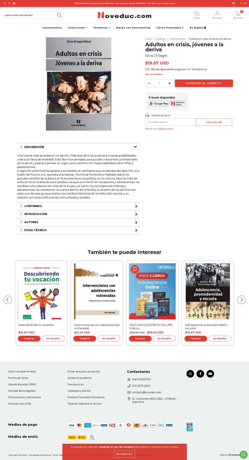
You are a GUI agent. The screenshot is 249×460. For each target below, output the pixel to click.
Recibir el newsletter (80, 377)
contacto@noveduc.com (147, 392)
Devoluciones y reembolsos (24, 397)
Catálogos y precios (79, 390)
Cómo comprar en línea (22, 371)
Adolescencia (177, 38)
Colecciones (77, 27)
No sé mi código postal (159, 128)
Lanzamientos (52, 27)
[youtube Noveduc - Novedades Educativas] (14, 3)
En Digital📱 (198, 27)
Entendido (124, 454)
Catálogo (160, 38)
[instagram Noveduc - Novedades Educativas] (5, 3)
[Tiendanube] (230, 455)
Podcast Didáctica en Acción (84, 403)
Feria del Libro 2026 (19, 403)
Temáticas (101, 27)
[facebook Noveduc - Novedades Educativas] (9, 3)
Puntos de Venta (18, 377)
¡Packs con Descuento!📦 (133, 27)
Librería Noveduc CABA (22, 384)
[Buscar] (59, 15)
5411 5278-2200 (141, 385)
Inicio (148, 38)
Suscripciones (76, 384)
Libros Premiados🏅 (170, 27)
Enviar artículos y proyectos (84, 371)
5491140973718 (141, 379)
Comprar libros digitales (22, 390)
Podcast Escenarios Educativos (86, 397)
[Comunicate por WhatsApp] (243, 454)
